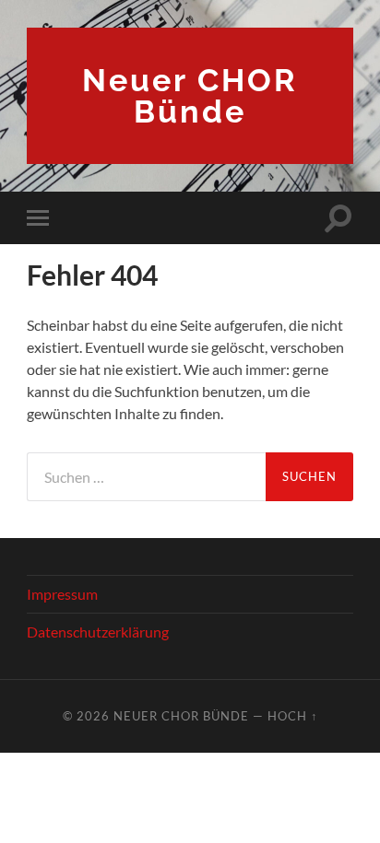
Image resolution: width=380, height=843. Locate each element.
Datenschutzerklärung (98, 631)
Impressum (62, 594)
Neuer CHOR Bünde (190, 96)
